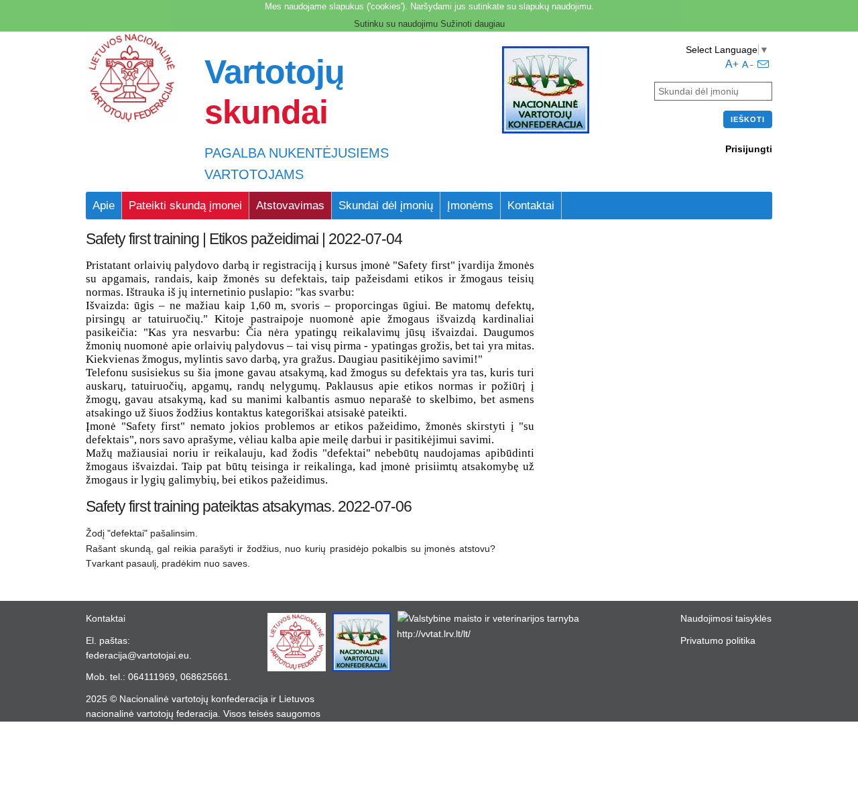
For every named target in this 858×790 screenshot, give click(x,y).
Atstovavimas (290, 205)
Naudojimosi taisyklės (726, 618)
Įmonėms (470, 205)
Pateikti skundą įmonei (185, 205)
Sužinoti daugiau (472, 24)
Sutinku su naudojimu (396, 24)
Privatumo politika (717, 640)
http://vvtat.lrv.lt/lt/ (434, 633)
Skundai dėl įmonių (386, 205)
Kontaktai (530, 205)
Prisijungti (748, 149)
